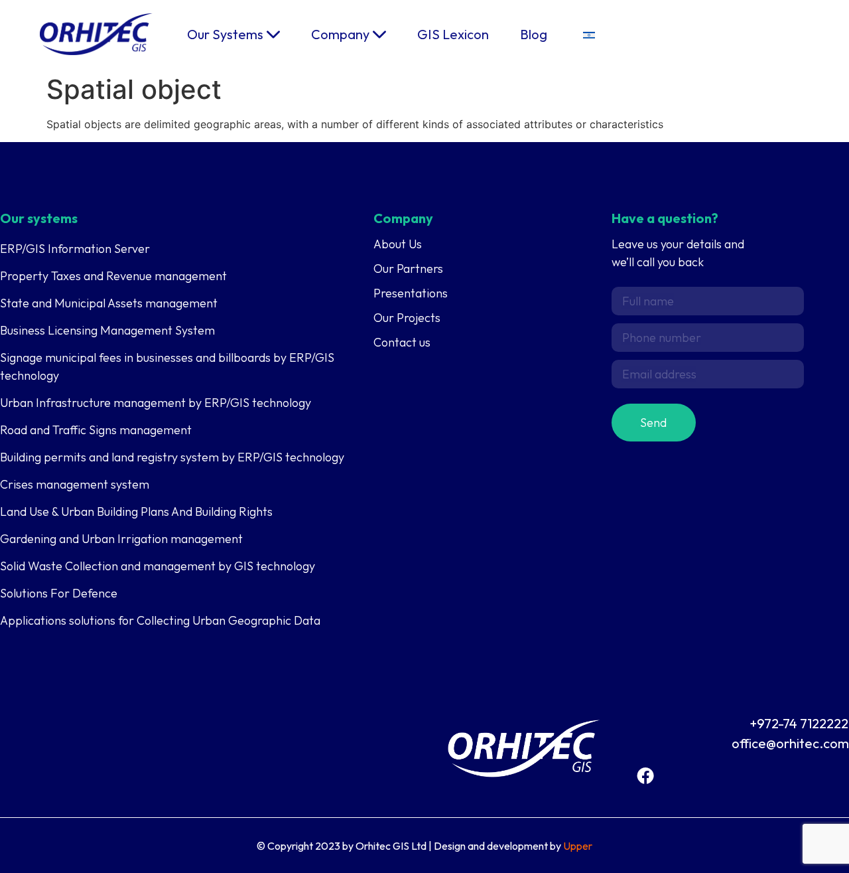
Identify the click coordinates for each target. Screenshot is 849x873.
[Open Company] (379, 34)
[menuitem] (589, 34)
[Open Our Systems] (273, 34)
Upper (577, 845)
